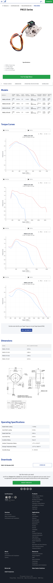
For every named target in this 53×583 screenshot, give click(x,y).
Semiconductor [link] (35, 522)
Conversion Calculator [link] (37, 553)
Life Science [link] (35, 516)
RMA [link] (33, 557)
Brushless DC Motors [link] (37, 499)
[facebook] (27, 489)
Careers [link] (6, 557)
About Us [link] (7, 553)
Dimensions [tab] (18, 84)
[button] (41, 1)
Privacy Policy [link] (13, 578)
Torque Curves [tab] (7, 84)
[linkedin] (21, 489)
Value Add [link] (34, 509)
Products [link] (34, 494)
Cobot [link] (33, 542)
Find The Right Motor (26, 77)
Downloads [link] (35, 563)
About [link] (6, 551)
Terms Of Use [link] (20, 578)
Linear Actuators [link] (36, 497)
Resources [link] (35, 551)
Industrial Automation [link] (37, 535)
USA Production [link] (9, 571)
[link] (4, 1)
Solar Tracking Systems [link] (38, 546)
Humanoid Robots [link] (36, 548)
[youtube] (31, 489)
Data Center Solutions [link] (38, 568)
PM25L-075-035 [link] (6, 99)
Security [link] (34, 527)
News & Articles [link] (36, 559)
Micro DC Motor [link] (36, 501)
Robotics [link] (34, 518)
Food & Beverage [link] (36, 539)
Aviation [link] (34, 525)
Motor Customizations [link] (10, 516)
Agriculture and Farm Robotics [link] (39, 544)
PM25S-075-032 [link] (6, 108)
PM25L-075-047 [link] (6, 112)
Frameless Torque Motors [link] (38, 503)
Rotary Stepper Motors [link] (37, 496)
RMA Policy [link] (40, 578)
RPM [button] (27, 173)
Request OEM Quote (26, 482)
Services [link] (7, 512)
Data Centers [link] (35, 537)
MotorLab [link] (7, 568)
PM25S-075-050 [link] (6, 103)
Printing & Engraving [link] (37, 533)
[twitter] (24, 489)
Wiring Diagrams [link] (36, 555)
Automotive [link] (35, 524)
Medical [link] (34, 514)
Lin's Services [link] (8, 514)
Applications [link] (35, 512)
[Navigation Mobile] (1, 1)
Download (42, 465)
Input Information (26, 330)
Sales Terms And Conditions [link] (30, 578)
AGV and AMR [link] (35, 520)
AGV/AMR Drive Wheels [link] (38, 505)
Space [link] (33, 531)
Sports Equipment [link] (36, 540)
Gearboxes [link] (34, 507)
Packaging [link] (34, 529)
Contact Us (49, 1)
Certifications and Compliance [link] (12, 518)
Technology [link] (35, 561)
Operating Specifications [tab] (32, 84)
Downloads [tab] (45, 84)
